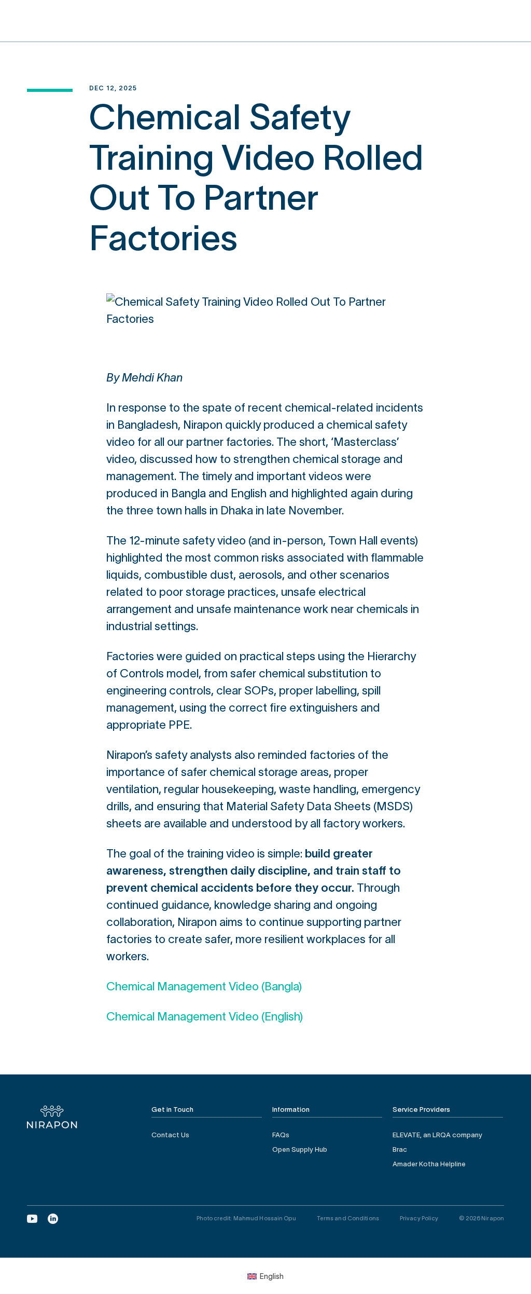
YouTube (32, 1219)
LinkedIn (53, 1219)
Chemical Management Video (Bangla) (204, 986)
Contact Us (170, 1135)
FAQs (280, 1135)
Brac (400, 1149)
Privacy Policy (419, 1218)
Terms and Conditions (348, 1218)
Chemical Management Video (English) (204, 1016)
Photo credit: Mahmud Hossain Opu (246, 1218)
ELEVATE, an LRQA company (437, 1135)
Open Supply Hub (299, 1149)
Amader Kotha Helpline (429, 1164)
